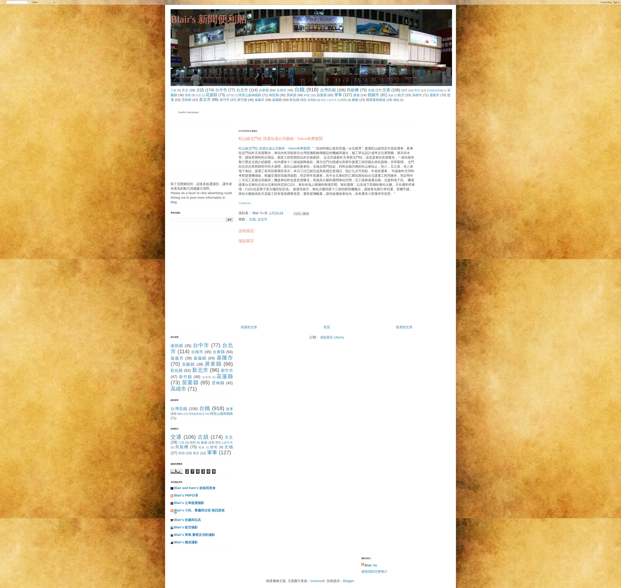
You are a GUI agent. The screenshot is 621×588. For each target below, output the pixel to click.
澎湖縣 (311, 100)
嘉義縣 (277, 100)
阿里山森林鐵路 (250, 95)
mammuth (317, 581)
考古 (417, 90)
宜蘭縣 (188, 364)
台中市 (221, 90)
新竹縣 (242, 100)
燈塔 (344, 100)
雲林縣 (186, 100)
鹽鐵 (396, 100)
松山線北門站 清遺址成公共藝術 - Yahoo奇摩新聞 (281, 139)
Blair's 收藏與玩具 (187, 520)
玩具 (198, 95)
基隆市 (434, 95)
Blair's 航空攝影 (186, 527)
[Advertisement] (297, 114)
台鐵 (299, 89)
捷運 (229, 409)
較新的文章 (249, 327)
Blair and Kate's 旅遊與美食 (195, 488)
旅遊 (356, 95)
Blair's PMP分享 (186, 495)
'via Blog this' (245, 203)
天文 (185, 90)
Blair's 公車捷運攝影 (189, 503)
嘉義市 (259, 100)
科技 (307, 95)
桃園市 (373, 95)
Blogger (348, 581)
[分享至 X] (301, 213)
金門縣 (230, 95)
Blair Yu (371, 565)
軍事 (338, 95)
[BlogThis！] (298, 213)
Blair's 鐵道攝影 (186, 542)
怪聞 (188, 95)
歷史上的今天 (329, 100)
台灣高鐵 (328, 90)
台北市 (242, 90)
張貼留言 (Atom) (332, 337)
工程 (174, 90)
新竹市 (224, 100)
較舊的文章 (404, 327)
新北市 (205, 99)
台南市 (281, 90)
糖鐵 (355, 100)
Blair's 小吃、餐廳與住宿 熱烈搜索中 (199, 511)
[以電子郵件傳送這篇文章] (295, 213)
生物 (371, 90)
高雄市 (417, 95)
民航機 (353, 90)
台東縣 (264, 90)
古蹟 (200, 90)
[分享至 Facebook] (304, 213)
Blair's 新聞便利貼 (209, 19)
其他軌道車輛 (435, 90)
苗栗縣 (322, 95)
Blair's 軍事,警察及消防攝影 (194, 535)
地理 (404, 90)
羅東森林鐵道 (376, 100)
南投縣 (274, 95)
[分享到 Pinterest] (307, 213)
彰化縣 (294, 100)
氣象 (390, 95)
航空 (401, 95)
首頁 (326, 327)
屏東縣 (291, 95)
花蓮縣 (211, 95)
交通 (386, 90)
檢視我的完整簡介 (374, 571)
